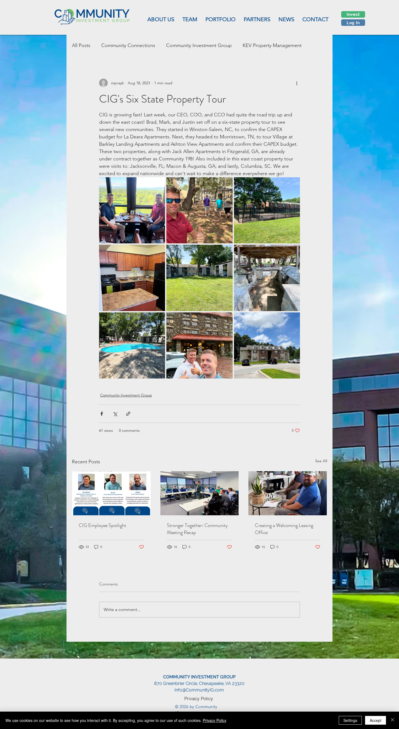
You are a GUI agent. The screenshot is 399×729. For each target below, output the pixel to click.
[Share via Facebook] (101, 413)
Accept (375, 720)
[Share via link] (128, 413)
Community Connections (128, 45)
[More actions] (296, 83)
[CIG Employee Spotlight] (111, 493)
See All (321, 460)
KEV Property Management (272, 45)
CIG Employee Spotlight (102, 525)
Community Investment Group (199, 45)
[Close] (392, 720)
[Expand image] (132, 210)
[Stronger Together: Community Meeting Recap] (199, 493)
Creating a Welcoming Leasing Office (284, 529)
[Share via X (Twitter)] (115, 413)
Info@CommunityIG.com (199, 690)
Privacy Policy (214, 720)
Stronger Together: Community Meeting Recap (197, 529)
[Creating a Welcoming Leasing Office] (287, 493)
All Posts (81, 45)
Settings (350, 720)
